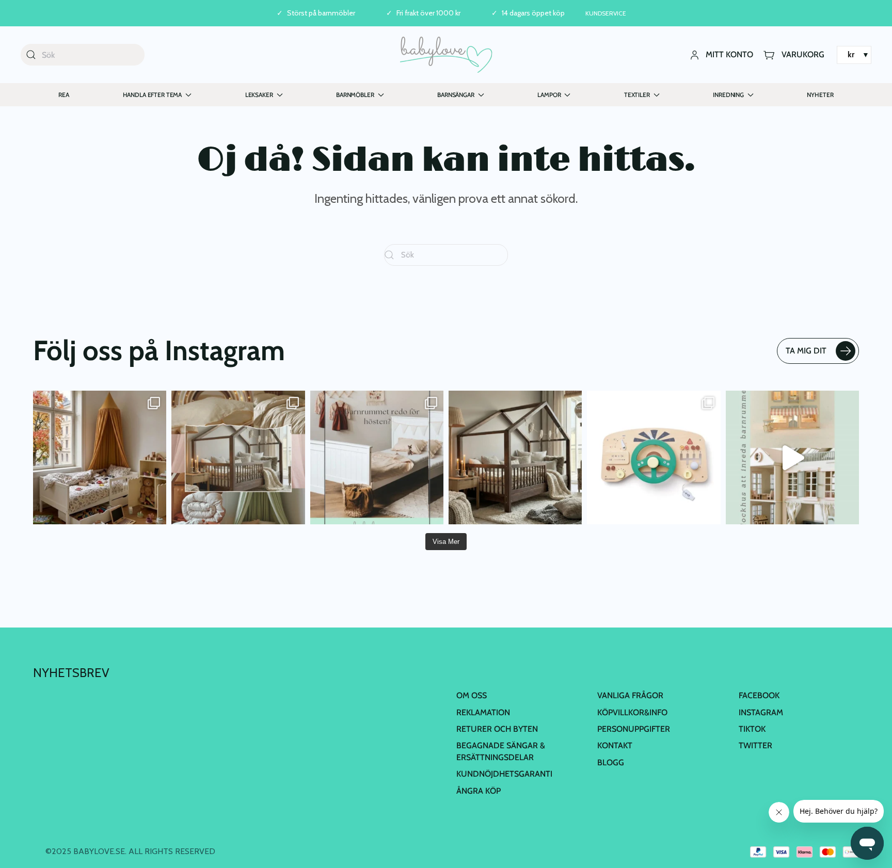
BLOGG (610, 762)
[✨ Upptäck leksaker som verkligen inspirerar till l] (653, 457)
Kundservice (605, 13)
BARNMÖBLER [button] (355, 95)
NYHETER (820, 95)
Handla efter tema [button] (152, 95)
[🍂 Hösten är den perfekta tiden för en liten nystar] (99, 457)
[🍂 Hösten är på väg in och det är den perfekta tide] (238, 457)
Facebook (759, 695)
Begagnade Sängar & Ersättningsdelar (500, 751)
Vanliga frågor (630, 695)
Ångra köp (478, 791)
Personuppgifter (633, 729)
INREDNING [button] (728, 95)
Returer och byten (497, 729)
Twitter (755, 745)
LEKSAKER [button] (259, 95)
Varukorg (803, 54)
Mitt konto (729, 54)
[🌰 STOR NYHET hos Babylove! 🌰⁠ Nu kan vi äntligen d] (515, 457)
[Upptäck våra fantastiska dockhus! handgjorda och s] (792, 457)
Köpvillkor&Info (632, 712)
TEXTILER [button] (637, 95)
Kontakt (614, 745)
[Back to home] (446, 55)
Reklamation (483, 712)
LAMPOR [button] (549, 95)
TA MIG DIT (806, 351)
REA (63, 95)
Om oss (471, 695)
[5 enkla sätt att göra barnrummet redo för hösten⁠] (376, 457)
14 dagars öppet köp (533, 13)
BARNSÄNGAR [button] (455, 95)
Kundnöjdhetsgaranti (504, 774)
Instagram (761, 712)
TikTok (752, 729)
